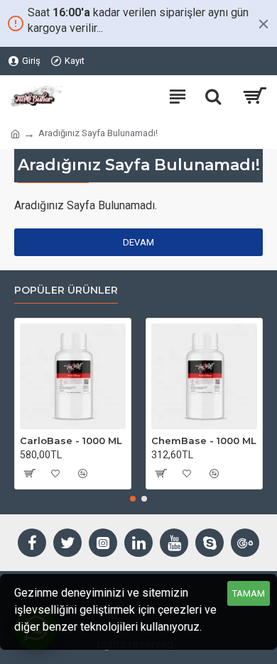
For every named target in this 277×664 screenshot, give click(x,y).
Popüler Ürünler (66, 290)
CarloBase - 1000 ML (71, 440)
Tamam (248, 593)
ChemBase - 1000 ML (203, 440)
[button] (133, 499)
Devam (138, 242)
